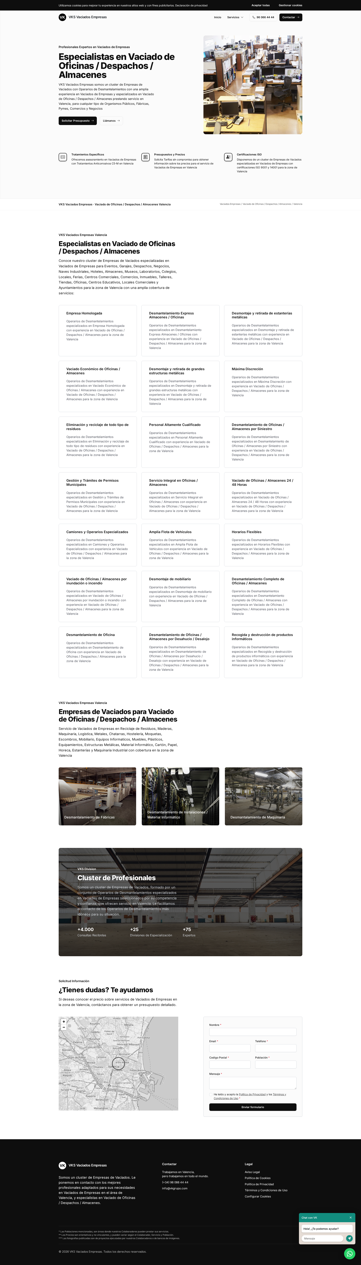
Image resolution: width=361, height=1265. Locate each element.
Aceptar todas (261, 5)
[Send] (349, 1238)
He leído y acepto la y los (250, 1096)
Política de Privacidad (252, 1094)
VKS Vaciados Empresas (87, 17)
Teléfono (261, 1041)
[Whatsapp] (349, 1253)
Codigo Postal (219, 1057)
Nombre (215, 1024)
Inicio (217, 17)
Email (213, 1041)
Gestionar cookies (290, 5)
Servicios (233, 17)
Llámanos (109, 120)
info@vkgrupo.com (174, 1188)
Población (262, 1057)
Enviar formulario (253, 1107)
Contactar (288, 17)
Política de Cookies (258, 1178)
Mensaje (215, 1073)
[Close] (351, 1217)
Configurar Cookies (258, 1196)
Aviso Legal (252, 1172)
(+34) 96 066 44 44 (175, 1182)
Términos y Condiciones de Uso (266, 1190)
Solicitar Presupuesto (76, 120)
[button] (118, 1063)
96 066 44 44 (265, 17)
